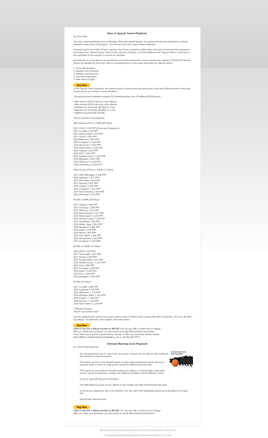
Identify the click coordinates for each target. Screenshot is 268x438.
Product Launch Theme (162, 435)
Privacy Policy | (157, 430)
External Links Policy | (141, 430)
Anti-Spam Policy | (124, 430)
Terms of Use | (170, 430)
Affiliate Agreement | (107, 430)
